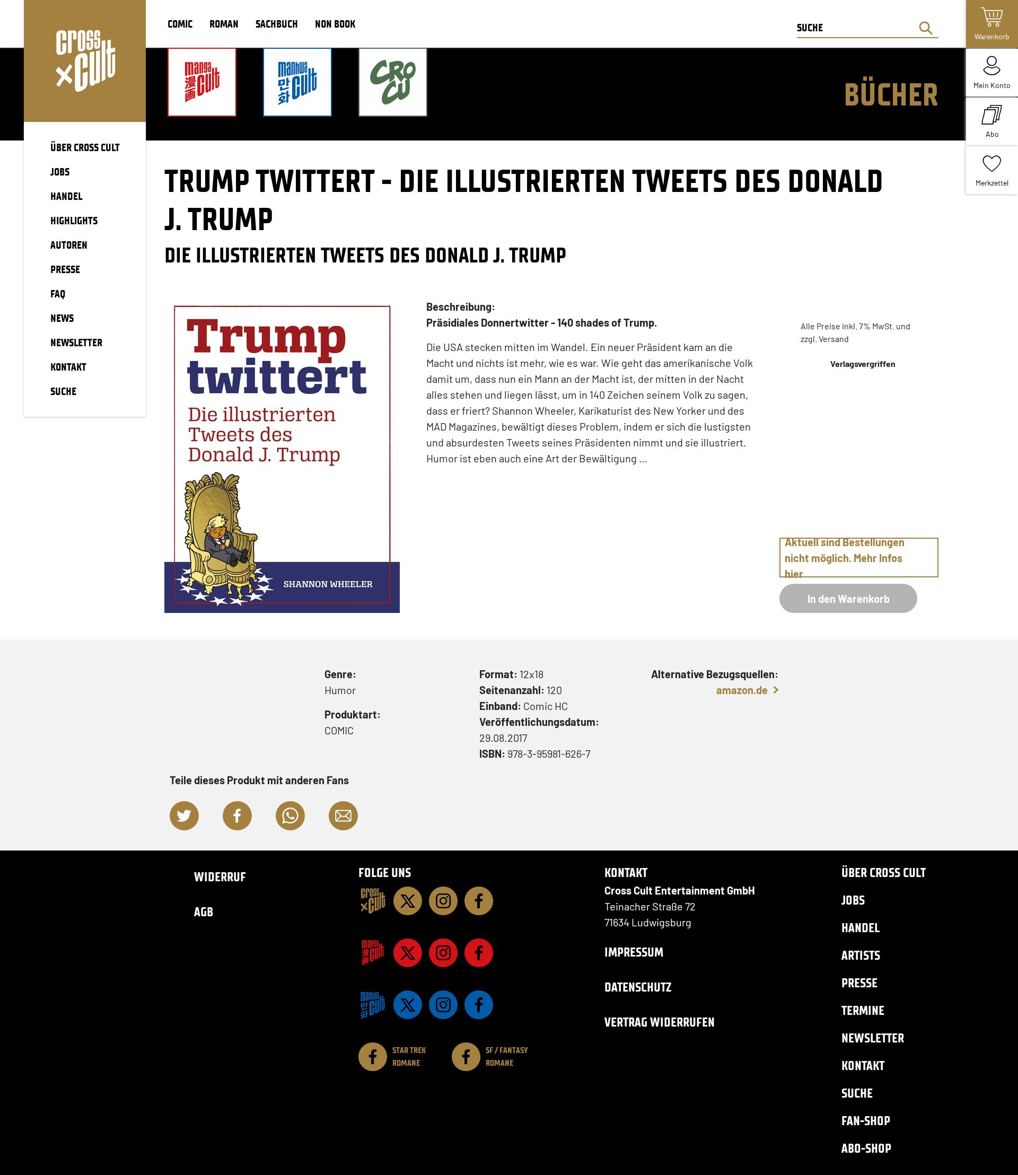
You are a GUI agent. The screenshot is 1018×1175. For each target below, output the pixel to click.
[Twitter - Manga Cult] (407, 952)
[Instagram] (443, 900)
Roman (224, 23)
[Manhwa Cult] (372, 1004)
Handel (860, 927)
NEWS (62, 318)
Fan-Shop (865, 1120)
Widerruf (220, 876)
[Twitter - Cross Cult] (407, 900)
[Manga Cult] (372, 952)
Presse (859, 982)
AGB (203, 911)
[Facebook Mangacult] (478, 952)
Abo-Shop (866, 1148)
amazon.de (742, 689)
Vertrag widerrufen (659, 1022)
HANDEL (66, 196)
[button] (184, 815)
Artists (860, 955)
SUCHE (63, 391)
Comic (180, 23)
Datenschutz (637, 987)
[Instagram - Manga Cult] (443, 952)
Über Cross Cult (883, 872)
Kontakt (862, 1065)
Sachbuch (277, 23)
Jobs (853, 900)
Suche (857, 1093)
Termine (862, 1010)
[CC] (372, 900)
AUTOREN (68, 245)
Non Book (335, 23)
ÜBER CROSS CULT (85, 147)
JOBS (59, 171)
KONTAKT (68, 367)
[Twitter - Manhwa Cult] (407, 1004)
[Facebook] (478, 900)
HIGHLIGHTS (74, 220)
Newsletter (872, 1038)
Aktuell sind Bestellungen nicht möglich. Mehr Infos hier (845, 557)
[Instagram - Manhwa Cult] (443, 1004)
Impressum (633, 952)
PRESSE (65, 269)
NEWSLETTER (76, 342)
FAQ (57, 293)
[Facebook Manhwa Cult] (478, 1004)
